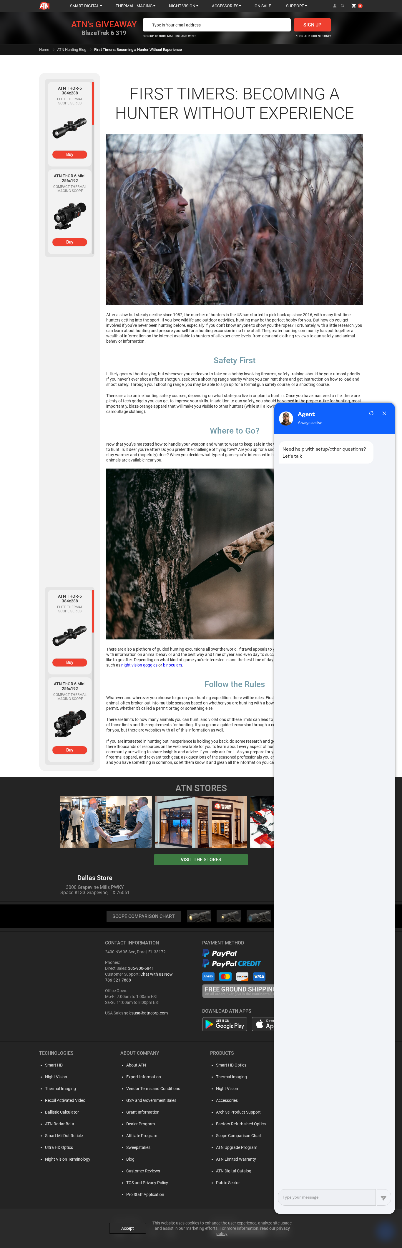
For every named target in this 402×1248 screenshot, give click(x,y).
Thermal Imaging (60, 1088)
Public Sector (228, 1182)
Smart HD (54, 1065)
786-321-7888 (118, 980)
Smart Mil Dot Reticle (64, 1135)
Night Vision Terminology (67, 1159)
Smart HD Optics (231, 1065)
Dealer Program (140, 1124)
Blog (130, 1159)
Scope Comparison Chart (239, 1135)
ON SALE (263, 6)
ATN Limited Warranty (236, 1159)
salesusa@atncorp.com (146, 1013)
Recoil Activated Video (65, 1100)
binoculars (172, 665)
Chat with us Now (156, 974)
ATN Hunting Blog (71, 49)
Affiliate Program (141, 1135)
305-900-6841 (141, 968)
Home (44, 49)
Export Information (143, 1076)
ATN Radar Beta (59, 1124)
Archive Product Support (238, 1112)
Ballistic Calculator (62, 1112)
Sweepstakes (138, 1147)
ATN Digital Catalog (233, 1171)
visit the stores (201, 859)
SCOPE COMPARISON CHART (143, 916)
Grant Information (143, 1112)
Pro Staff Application (145, 1194)
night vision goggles (139, 665)
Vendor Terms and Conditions (153, 1088)
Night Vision (56, 1076)
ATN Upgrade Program (236, 1147)
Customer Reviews (143, 1171)
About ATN (136, 1065)
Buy (69, 154)
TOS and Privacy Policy (147, 1182)
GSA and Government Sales (151, 1100)
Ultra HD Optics (59, 1147)
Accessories (227, 1100)
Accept (127, 1228)
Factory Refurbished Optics (241, 1124)
